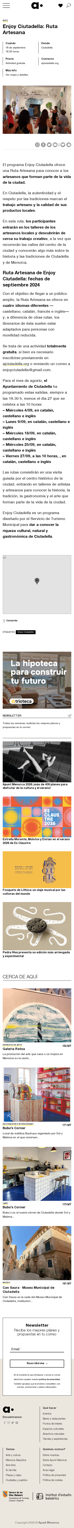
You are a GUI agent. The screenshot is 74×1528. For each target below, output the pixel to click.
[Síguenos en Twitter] (12, 1422)
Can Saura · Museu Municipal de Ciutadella (28, 1290)
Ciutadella (47, 47)
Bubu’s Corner (14, 1128)
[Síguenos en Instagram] (8, 1422)
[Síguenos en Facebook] (4, 1422)
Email (16, 1349)
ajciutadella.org (50, 63)
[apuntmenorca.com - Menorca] (37, 5)
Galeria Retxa (14, 1049)
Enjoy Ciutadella (26, 632)
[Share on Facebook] (43, 144)
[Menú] (6, 5)
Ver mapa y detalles (17, 74)
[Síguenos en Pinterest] (16, 1422)
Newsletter (12, 716)
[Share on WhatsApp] (37, 144)
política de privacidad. (49, 1379)
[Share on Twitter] (49, 144)
